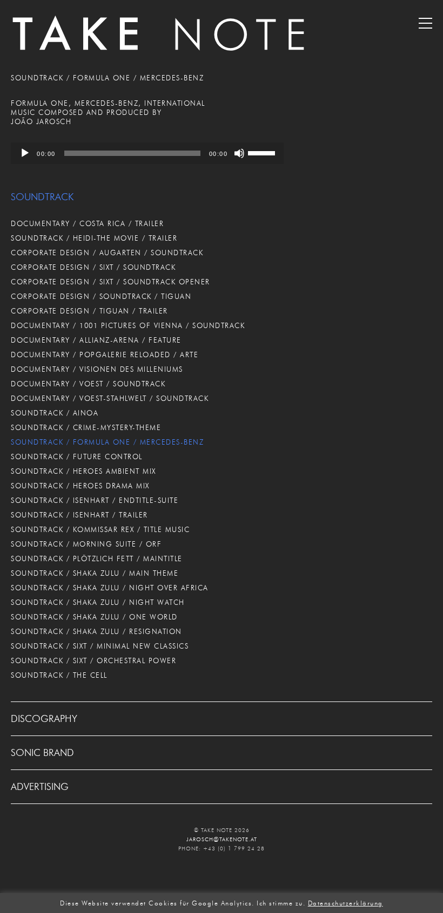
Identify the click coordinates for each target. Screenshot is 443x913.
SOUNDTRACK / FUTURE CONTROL (77, 456)
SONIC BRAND (42, 753)
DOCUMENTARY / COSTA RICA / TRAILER (87, 223)
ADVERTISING (40, 787)
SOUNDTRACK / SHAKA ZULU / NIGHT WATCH (98, 602)
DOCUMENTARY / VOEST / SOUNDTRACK (88, 383)
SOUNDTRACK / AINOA (54, 412)
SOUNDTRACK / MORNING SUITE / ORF (86, 544)
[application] (147, 153)
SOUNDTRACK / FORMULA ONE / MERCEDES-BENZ (107, 442)
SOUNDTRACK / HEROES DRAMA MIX (80, 485)
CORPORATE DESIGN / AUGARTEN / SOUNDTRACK (107, 252)
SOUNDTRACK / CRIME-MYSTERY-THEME (86, 427)
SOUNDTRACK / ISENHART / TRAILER (79, 514)
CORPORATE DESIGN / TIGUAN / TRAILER (89, 310)
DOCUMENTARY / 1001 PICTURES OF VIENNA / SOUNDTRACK (128, 325)
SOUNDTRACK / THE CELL (59, 675)
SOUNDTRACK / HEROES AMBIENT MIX (83, 471)
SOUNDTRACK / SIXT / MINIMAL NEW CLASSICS (100, 646)
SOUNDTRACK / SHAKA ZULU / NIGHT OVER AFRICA (110, 587)
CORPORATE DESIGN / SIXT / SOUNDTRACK (93, 267)
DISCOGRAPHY (44, 719)
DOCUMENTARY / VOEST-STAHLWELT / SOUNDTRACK (110, 398)
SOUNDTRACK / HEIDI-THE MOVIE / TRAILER (94, 238)
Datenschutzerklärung (345, 903)
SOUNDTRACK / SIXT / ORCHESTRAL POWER (93, 660)
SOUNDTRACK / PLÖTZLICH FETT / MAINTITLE (97, 558)
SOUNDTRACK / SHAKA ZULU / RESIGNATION (96, 631)
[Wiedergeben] (24, 153)
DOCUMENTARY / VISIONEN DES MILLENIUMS (97, 369)
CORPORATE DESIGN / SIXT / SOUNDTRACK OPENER (110, 281)
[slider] (263, 152)
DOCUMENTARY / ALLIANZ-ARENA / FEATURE (96, 340)
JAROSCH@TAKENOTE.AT (221, 839)
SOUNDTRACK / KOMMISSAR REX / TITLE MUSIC (100, 529)
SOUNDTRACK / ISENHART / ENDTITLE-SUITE (94, 500)
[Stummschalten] (239, 153)
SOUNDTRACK (42, 197)
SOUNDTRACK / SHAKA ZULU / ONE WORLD (94, 616)
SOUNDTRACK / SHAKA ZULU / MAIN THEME (94, 573)
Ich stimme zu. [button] (281, 903)
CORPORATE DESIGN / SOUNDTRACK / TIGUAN (101, 296)
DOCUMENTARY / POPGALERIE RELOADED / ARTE (104, 354)
